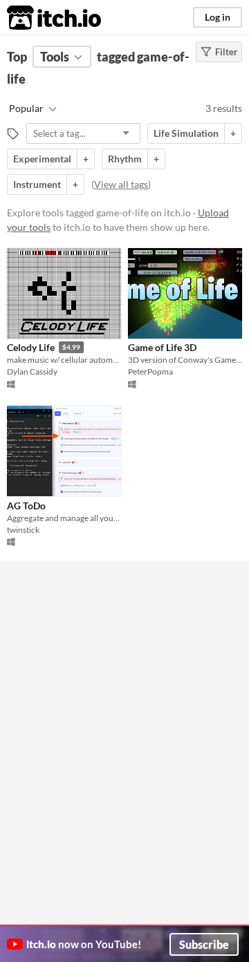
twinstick (23, 530)
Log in (217, 17)
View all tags (121, 184)
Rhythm (125, 158)
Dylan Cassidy (32, 371)
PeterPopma (150, 371)
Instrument (37, 184)
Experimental (42, 158)
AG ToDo (26, 505)
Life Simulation (186, 133)
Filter (226, 51)
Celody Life (31, 347)
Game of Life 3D (162, 347)
